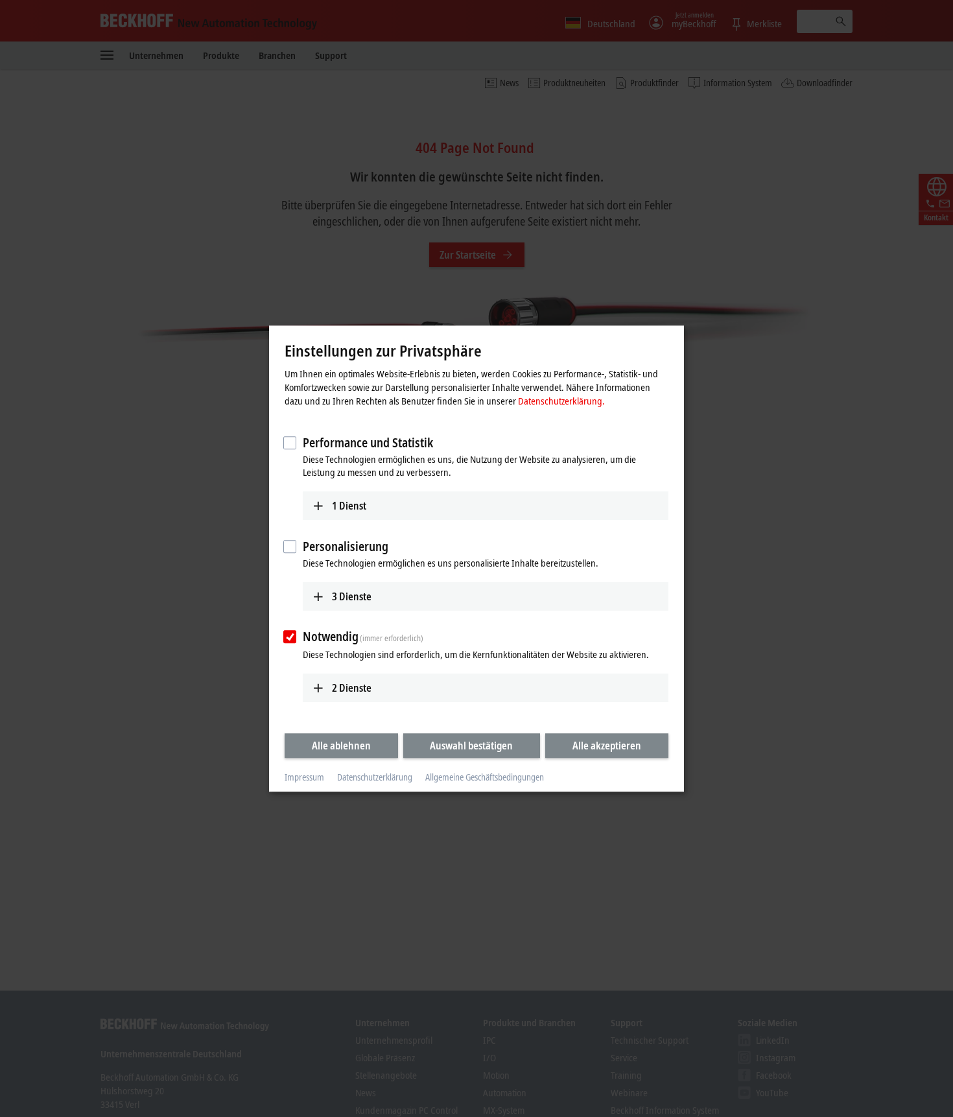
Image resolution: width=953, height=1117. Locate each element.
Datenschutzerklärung (374, 777)
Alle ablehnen (341, 745)
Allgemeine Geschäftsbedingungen (484, 777)
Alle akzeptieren (606, 745)
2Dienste (351, 688)
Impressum (304, 777)
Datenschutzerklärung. (561, 400)
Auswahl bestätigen (471, 745)
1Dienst (349, 506)
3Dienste (351, 596)
